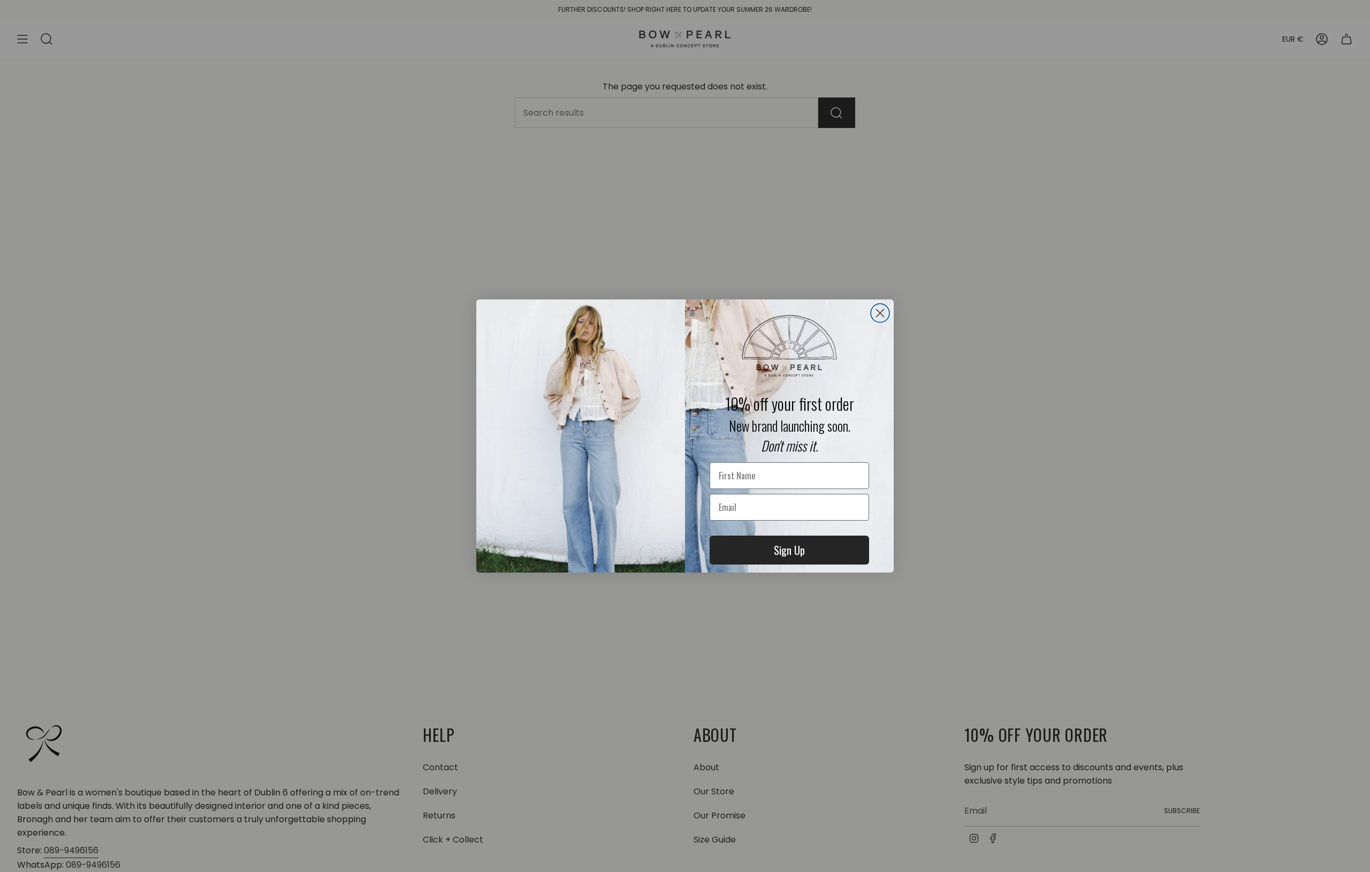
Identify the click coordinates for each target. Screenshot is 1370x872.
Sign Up (789, 550)
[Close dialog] (880, 313)
